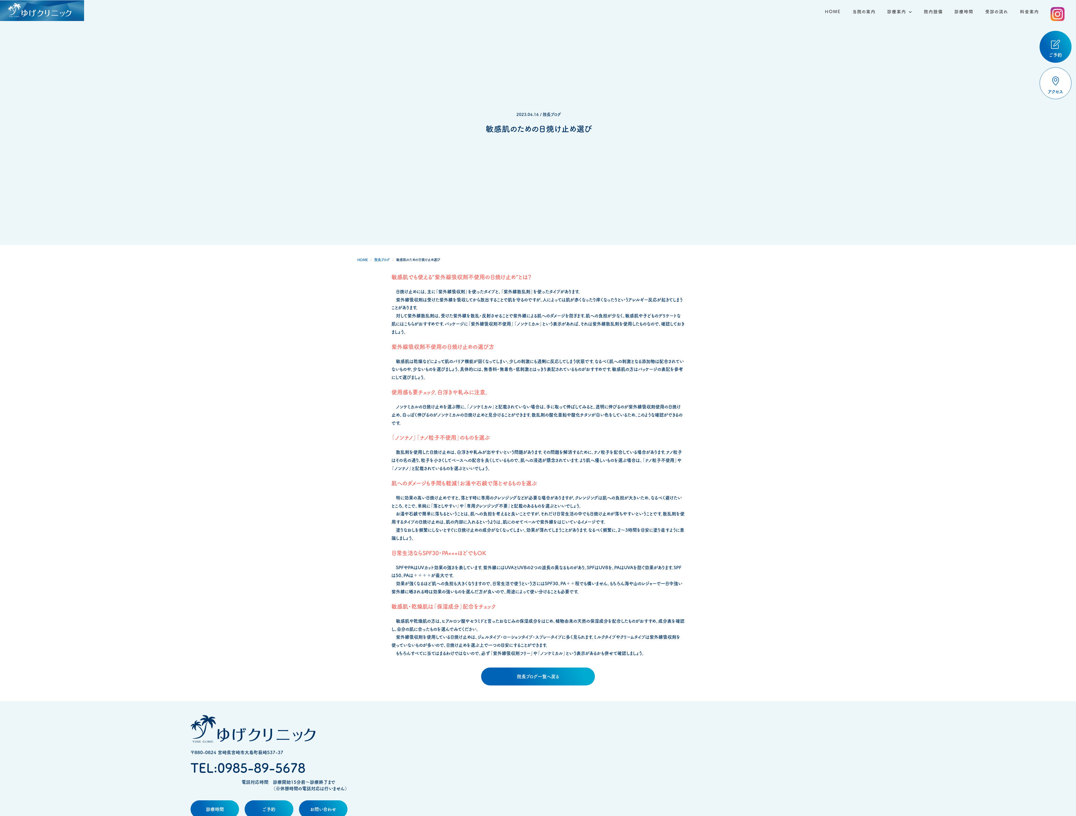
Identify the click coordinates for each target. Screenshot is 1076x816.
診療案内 (896, 12)
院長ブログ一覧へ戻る (538, 676)
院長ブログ (382, 259)
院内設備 (933, 12)
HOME (833, 12)
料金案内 (1029, 12)
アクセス (1055, 91)
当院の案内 (864, 12)
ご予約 (1055, 55)
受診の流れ (996, 12)
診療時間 (963, 12)
